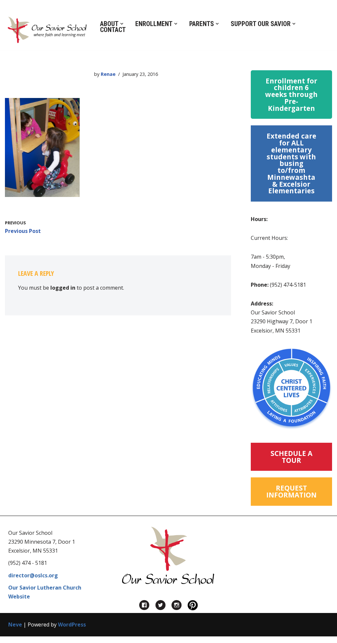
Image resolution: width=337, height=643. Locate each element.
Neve (15, 624)
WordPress (72, 624)
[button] (121, 23)
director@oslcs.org (33, 575)
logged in (62, 287)
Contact (113, 30)
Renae (108, 74)
